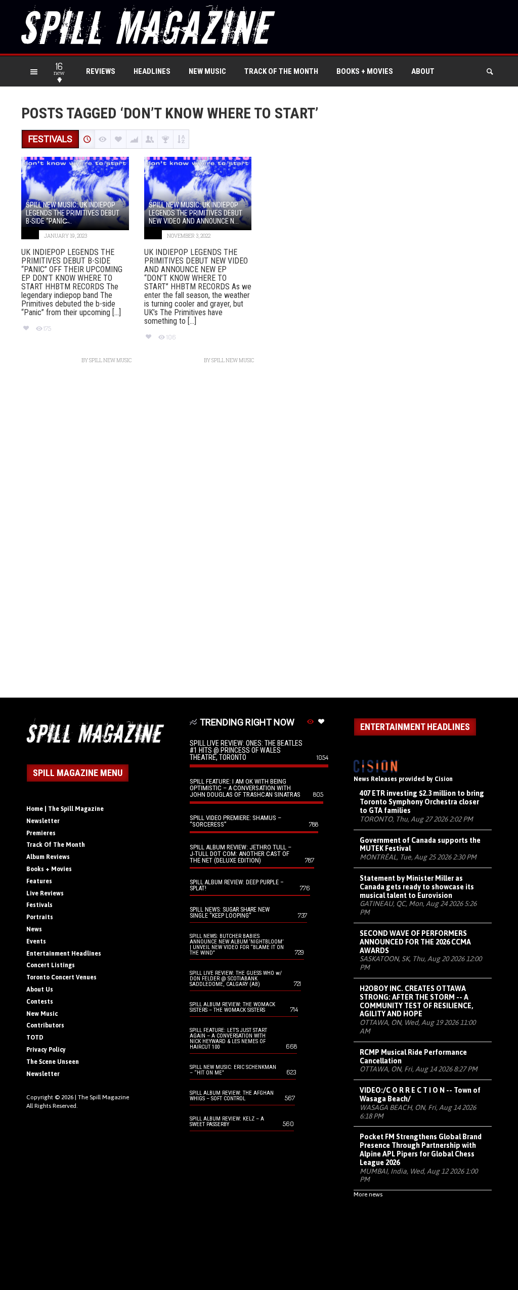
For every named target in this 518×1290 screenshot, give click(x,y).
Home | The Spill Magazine (65, 808)
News (34, 929)
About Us (39, 989)
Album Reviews (48, 857)
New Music (207, 71)
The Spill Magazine (103, 1097)
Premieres (41, 833)
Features (39, 881)
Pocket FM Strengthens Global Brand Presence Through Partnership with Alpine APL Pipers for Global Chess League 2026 (421, 1149)
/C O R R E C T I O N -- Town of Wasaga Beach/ (420, 1094)
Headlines (152, 71)
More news (368, 1194)
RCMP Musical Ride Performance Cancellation (413, 1056)
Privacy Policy (46, 1049)
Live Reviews (45, 893)
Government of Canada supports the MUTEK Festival (420, 844)
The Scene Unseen (52, 1061)
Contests (39, 1001)
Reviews (100, 71)
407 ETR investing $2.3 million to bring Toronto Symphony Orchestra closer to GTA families (422, 801)
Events (36, 941)
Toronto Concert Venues (61, 977)
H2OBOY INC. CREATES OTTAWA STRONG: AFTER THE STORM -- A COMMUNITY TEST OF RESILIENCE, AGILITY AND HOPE (416, 1001)
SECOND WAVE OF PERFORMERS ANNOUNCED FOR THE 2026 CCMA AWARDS (415, 942)
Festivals (39, 905)
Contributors (45, 1025)
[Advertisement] (259, 535)
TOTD (35, 1037)
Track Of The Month (281, 71)
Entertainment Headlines (63, 953)
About (423, 71)
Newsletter (43, 821)
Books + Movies (364, 71)
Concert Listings (50, 965)
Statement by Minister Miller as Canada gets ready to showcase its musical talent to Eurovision (417, 886)
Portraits (39, 917)
